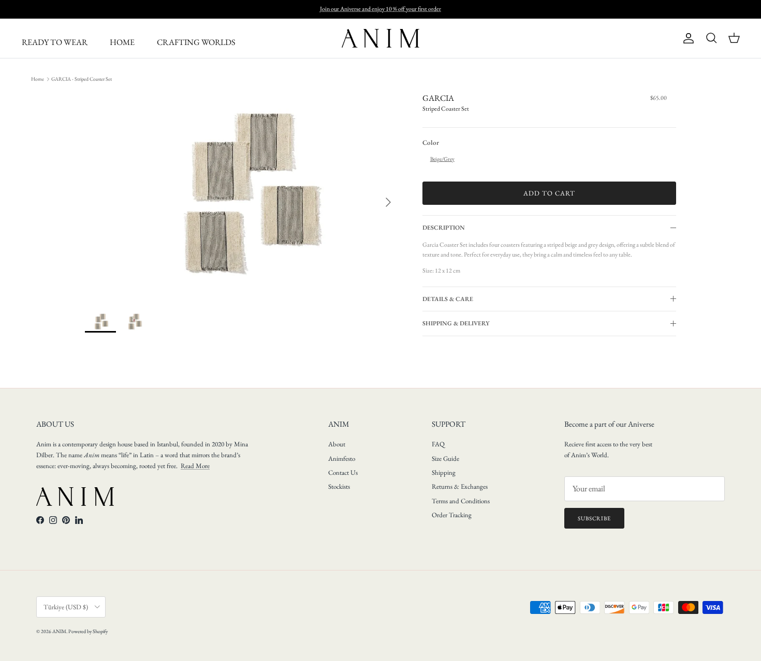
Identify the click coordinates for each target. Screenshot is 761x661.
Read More (195, 465)
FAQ (438, 444)
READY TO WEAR (54, 42)
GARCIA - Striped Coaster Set (81, 79)
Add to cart (549, 193)
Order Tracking (452, 514)
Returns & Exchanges (460, 486)
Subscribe (594, 518)
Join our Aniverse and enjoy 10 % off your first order (380, 9)
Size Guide (445, 458)
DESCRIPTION (443, 227)
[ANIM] (380, 38)
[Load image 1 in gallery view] (242, 197)
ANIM (59, 631)
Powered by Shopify (88, 631)
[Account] (686, 38)
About (336, 444)
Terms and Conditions (461, 501)
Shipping (444, 472)
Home (37, 79)
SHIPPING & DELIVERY (456, 323)
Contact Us (343, 472)
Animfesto (341, 458)
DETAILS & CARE (447, 299)
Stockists (339, 486)
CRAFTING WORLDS (196, 42)
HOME (122, 42)
